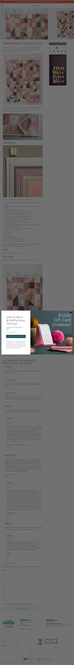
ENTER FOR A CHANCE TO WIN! (15, 336)
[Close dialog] (70, 312)
